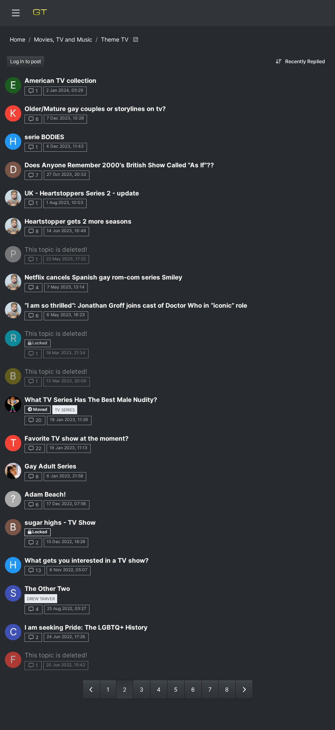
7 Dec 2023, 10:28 (65, 118)
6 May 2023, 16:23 (66, 314)
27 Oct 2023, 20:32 (66, 174)
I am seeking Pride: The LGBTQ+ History (86, 627)
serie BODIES (44, 137)
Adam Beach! (45, 494)
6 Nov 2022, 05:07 (68, 569)
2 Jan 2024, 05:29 (64, 90)
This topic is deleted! (56, 249)
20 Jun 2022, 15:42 (65, 665)
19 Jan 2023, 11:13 (68, 447)
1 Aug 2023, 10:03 (64, 202)
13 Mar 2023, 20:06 (66, 381)
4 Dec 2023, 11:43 (65, 146)
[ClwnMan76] (13, 404)
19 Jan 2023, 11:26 (69, 419)
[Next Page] (244, 689)
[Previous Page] (91, 689)
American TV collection (60, 80)
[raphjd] (13, 198)
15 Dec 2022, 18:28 (66, 541)
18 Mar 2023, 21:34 (65, 352)
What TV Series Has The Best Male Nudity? (91, 400)
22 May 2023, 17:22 (66, 259)
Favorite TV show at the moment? (77, 438)
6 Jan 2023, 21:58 (65, 476)
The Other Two (47, 588)
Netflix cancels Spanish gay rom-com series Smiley (103, 277)
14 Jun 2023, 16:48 (66, 230)
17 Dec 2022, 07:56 (66, 503)
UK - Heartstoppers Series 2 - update (82, 193)
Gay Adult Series (50, 466)
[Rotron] (13, 471)
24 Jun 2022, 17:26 (66, 636)
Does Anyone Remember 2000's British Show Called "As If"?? (119, 165)
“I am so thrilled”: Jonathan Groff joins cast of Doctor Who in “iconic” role (136, 305)
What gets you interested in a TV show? (87, 560)
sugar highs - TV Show (60, 522)
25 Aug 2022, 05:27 (66, 608)
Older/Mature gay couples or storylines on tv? (95, 109)
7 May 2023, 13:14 (66, 287)
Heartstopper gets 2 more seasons (78, 221)
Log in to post (25, 61)
